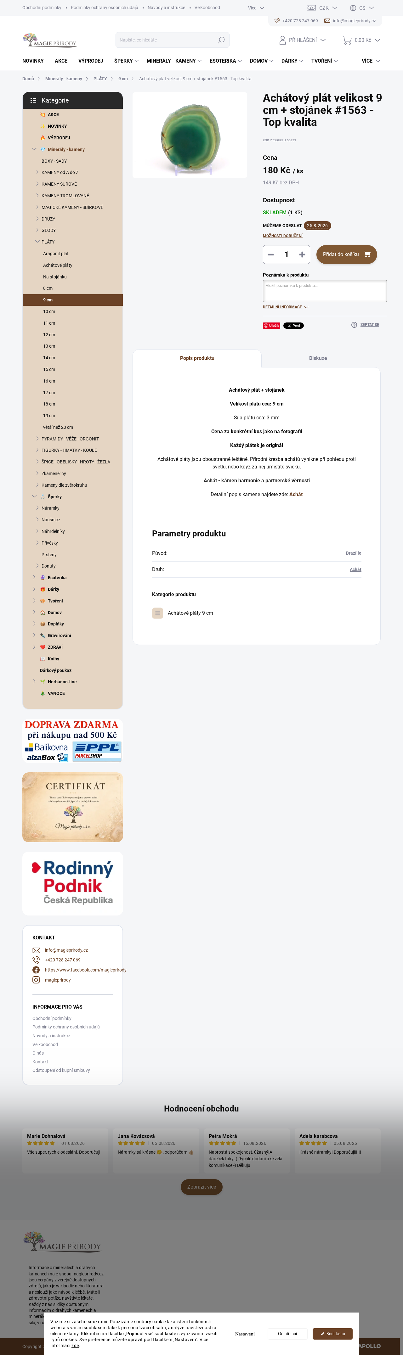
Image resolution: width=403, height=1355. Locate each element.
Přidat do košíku (341, 254)
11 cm (49, 323)
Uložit (274, 325)
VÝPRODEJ (59, 137)
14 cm (49, 357)
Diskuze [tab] (318, 358)
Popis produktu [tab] (197, 358)
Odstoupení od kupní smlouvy (61, 1070)
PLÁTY (48, 241)
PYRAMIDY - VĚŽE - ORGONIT (70, 438)
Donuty (49, 565)
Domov (55, 612)
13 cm (49, 346)
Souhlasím (335, 1333)
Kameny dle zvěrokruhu (64, 485)
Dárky (53, 589)
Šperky (55, 496)
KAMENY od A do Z (60, 172)
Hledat (221, 39)
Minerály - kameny (66, 149)
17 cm (49, 392)
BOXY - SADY (54, 161)
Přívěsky (50, 543)
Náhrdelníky (53, 531)
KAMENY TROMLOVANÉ (65, 195)
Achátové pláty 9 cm (190, 613)
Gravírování (59, 635)
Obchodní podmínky (41, 7)
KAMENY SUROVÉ (59, 184)
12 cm (49, 334)
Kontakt (40, 1061)
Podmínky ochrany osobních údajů (104, 7)
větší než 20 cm (58, 427)
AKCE (53, 114)
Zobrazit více (201, 1187)
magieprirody (58, 980)
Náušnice (51, 519)
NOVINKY (57, 126)
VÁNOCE (56, 693)
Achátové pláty (57, 265)
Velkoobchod (207, 7)
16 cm (49, 381)
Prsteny (49, 554)
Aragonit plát (56, 253)
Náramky (51, 508)
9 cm (48, 299)
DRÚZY (48, 218)
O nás (38, 1052)
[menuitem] (35, 61)
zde (75, 1345)
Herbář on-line (62, 681)
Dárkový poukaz (55, 670)
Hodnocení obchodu (201, 1108)
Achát (355, 569)
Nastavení (245, 1333)
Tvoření (55, 600)
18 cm (49, 403)
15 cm (49, 369)
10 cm (49, 311)
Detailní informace (282, 307)
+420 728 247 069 (63, 959)
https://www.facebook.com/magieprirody (86, 969)
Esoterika (57, 577)
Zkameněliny (54, 473)
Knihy (53, 658)
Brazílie (353, 553)
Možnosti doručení (283, 236)
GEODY (49, 230)
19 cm (49, 415)
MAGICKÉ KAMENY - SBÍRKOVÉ (72, 207)
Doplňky (56, 623)
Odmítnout (287, 1333)
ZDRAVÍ (55, 647)
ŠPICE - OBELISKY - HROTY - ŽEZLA (76, 461)
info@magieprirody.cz (66, 950)
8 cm (48, 288)
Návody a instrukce (166, 7)
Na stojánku (55, 276)
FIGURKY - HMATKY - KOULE (69, 450)
